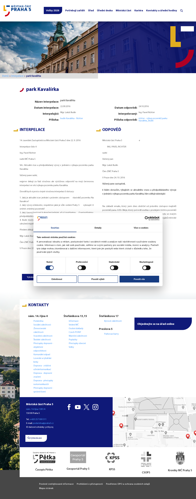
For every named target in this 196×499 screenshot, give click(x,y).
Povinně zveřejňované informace (56, 484)
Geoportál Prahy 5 (78, 469)
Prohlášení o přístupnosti (90, 484)
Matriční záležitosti (78, 336)
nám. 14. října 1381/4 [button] (35, 409)
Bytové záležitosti (113, 321)
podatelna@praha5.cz (43, 423)
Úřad (91, 10)
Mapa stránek (46, 488)
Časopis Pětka (44, 469)
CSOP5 (146, 472)
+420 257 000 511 (38, 419)
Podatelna (38, 321)
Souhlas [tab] (55, 228)
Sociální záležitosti (42, 325)
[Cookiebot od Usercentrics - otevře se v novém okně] (146, 218)
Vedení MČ (74, 325)
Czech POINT (75, 332)
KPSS (112, 469)
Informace (73, 321)
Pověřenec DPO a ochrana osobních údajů (128, 484)
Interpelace (17, 76)
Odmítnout (56, 279)
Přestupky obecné (77, 343)
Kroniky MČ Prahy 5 (180, 470)
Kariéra (138, 10)
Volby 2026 (52, 10)
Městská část (123, 10)
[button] (163, 324)
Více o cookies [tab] (141, 228)
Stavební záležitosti (42, 336)
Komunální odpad (41, 354)
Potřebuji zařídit (75, 10)
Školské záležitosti (42, 340)
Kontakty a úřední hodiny (161, 10)
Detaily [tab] (98, 228)
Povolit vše (139, 279)
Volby (71, 347)
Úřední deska (105, 10)
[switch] (82, 267)
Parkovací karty (111, 334)
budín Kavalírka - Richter (71, 118)
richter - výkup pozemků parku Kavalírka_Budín (153, 119)
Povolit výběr (98, 279)
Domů (5, 76)
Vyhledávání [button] (36, 438)
